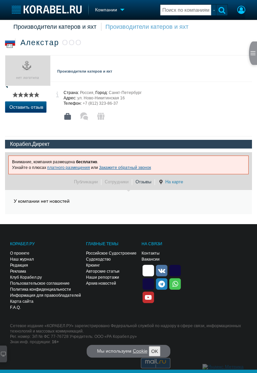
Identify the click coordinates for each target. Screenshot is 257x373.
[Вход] (241, 10)
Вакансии (151, 259)
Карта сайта (21, 301)
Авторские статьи (102, 271)
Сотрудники (116, 181)
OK (154, 351)
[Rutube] (175, 270)
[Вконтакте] (161, 270)
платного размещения (68, 167)
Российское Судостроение (111, 253)
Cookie (140, 351)
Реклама (18, 271)
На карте (174, 181)
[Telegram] (161, 283)
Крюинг (93, 265)
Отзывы (143, 181)
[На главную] (47, 9)
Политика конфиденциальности (40, 289)
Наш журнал (22, 259)
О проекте (19, 253)
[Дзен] (148, 270)
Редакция (19, 265)
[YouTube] (148, 296)
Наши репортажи (102, 277)
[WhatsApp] (175, 283)
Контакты (151, 253)
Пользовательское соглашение (40, 283)
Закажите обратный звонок (125, 167)
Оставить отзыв (26, 107)
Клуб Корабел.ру (26, 277)
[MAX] (148, 283)
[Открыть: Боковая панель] (253, 53)
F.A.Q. (15, 307)
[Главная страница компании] (68, 116)
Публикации (86, 181)
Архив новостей (101, 283)
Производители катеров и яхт (54, 26)
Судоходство (98, 259)
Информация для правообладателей (45, 295)
